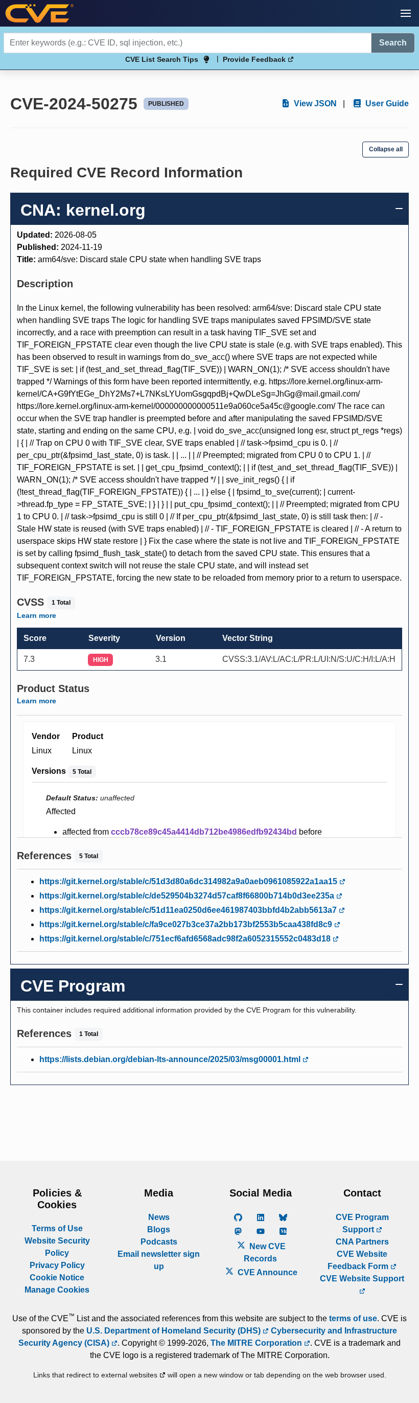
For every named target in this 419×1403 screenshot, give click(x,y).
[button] (405, 13)
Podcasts (159, 1241)
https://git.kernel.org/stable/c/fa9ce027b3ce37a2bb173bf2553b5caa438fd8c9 (186, 924)
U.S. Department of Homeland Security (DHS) (174, 1330)
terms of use (353, 1318)
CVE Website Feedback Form (359, 1260)
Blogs (158, 1229)
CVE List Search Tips (161, 59)
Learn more (36, 615)
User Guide (386, 103)
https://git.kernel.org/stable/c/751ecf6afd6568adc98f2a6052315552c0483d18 (186, 938)
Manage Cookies (57, 1289)
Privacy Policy (57, 1265)
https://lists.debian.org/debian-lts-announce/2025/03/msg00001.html (170, 1059)
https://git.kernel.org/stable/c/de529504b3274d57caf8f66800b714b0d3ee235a (187, 895)
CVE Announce (266, 1272)
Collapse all (386, 149)
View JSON (314, 103)
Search (393, 42)
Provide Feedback (255, 59)
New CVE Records (265, 1252)
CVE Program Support (362, 1223)
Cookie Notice (57, 1277)
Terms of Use (57, 1228)
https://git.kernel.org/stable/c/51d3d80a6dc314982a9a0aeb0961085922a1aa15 (189, 881)
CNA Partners (362, 1241)
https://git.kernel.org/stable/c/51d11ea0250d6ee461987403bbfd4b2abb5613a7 (189, 910)
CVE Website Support (362, 1278)
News (159, 1217)
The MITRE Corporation (257, 1343)
